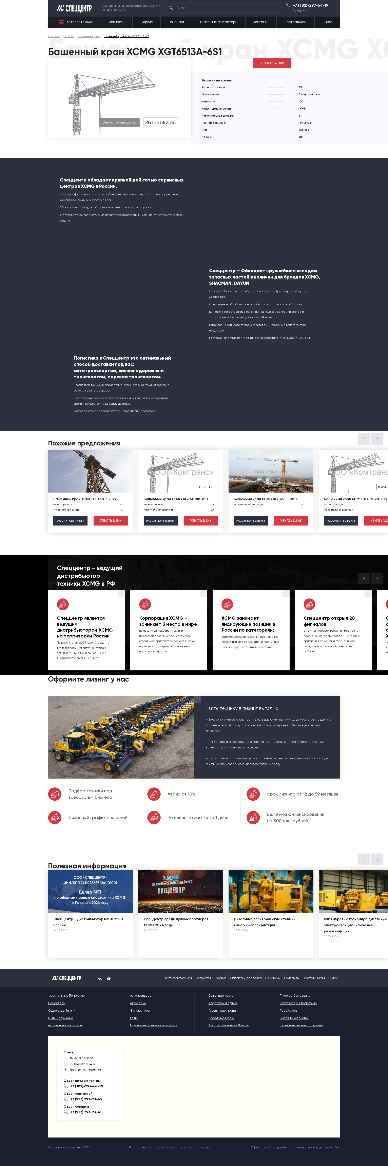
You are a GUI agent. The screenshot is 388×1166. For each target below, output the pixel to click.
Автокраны (138, 1003)
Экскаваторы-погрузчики (298, 1003)
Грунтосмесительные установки (153, 1025)
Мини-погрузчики (60, 1018)
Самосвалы (56, 1003)
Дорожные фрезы (222, 1018)
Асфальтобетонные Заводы (229, 1025)
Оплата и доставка (246, 978)
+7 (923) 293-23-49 (86, 1099)
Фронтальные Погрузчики (66, 995)
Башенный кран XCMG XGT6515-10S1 (265, 499)
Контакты (261, 22)
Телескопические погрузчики (301, 1025)
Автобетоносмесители (65, 1025)
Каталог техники (80, 22)
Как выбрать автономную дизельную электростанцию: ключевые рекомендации (355, 925)
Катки (134, 1018)
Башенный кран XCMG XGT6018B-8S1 (176, 499)
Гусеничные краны (222, 1010)
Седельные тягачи (61, 1010)
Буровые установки (294, 1018)
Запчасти (116, 22)
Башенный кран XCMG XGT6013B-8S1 (85, 499)
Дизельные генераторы (218, 22)
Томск (297, 10)
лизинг (70, 520)
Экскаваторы (140, 1010)
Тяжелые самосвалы (295, 995)
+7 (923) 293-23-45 (86, 1112)
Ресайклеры (289, 1010)
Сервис (146, 22)
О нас (327, 22)
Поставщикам (295, 22)
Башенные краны (221, 995)
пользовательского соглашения (189, 1147)
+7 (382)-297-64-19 (310, 5)
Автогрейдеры (141, 995)
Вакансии (176, 22)
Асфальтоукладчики (223, 1003)
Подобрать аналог (272, 63)
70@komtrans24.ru (82, 1064)
